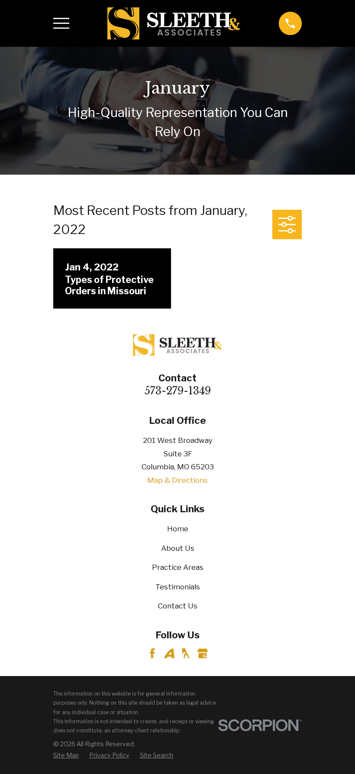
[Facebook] (152, 653)
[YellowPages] (186, 653)
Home (177, 528)
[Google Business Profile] (202, 653)
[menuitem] (66, 755)
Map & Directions (177, 480)
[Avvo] (169, 653)
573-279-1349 (178, 390)
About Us (177, 548)
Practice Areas (177, 567)
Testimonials (177, 586)
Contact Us (177, 606)
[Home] (173, 23)
